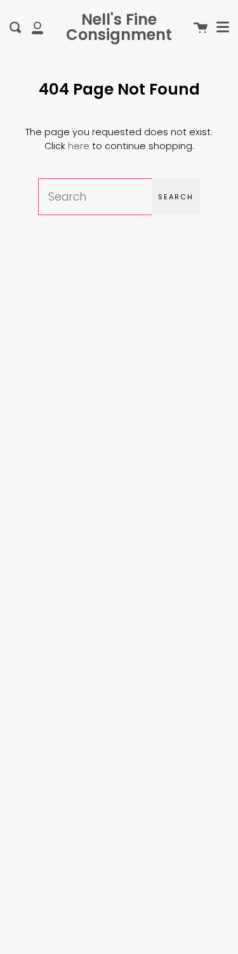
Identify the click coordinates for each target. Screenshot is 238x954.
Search (176, 197)
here (78, 146)
